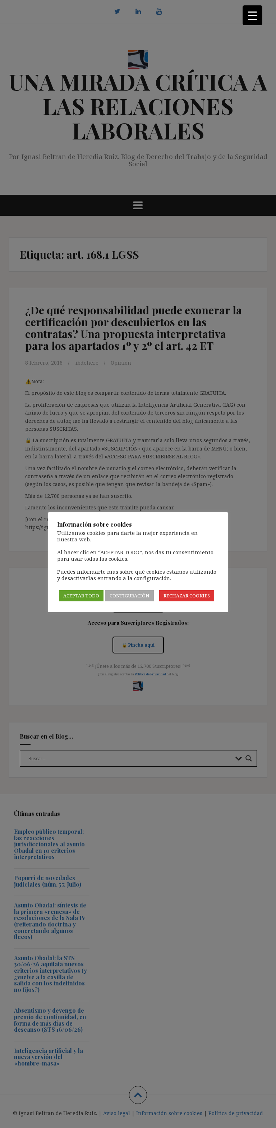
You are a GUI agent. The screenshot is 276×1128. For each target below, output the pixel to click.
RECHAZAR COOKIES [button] (187, 595)
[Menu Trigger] (252, 15)
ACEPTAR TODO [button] (81, 595)
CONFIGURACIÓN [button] (130, 595)
